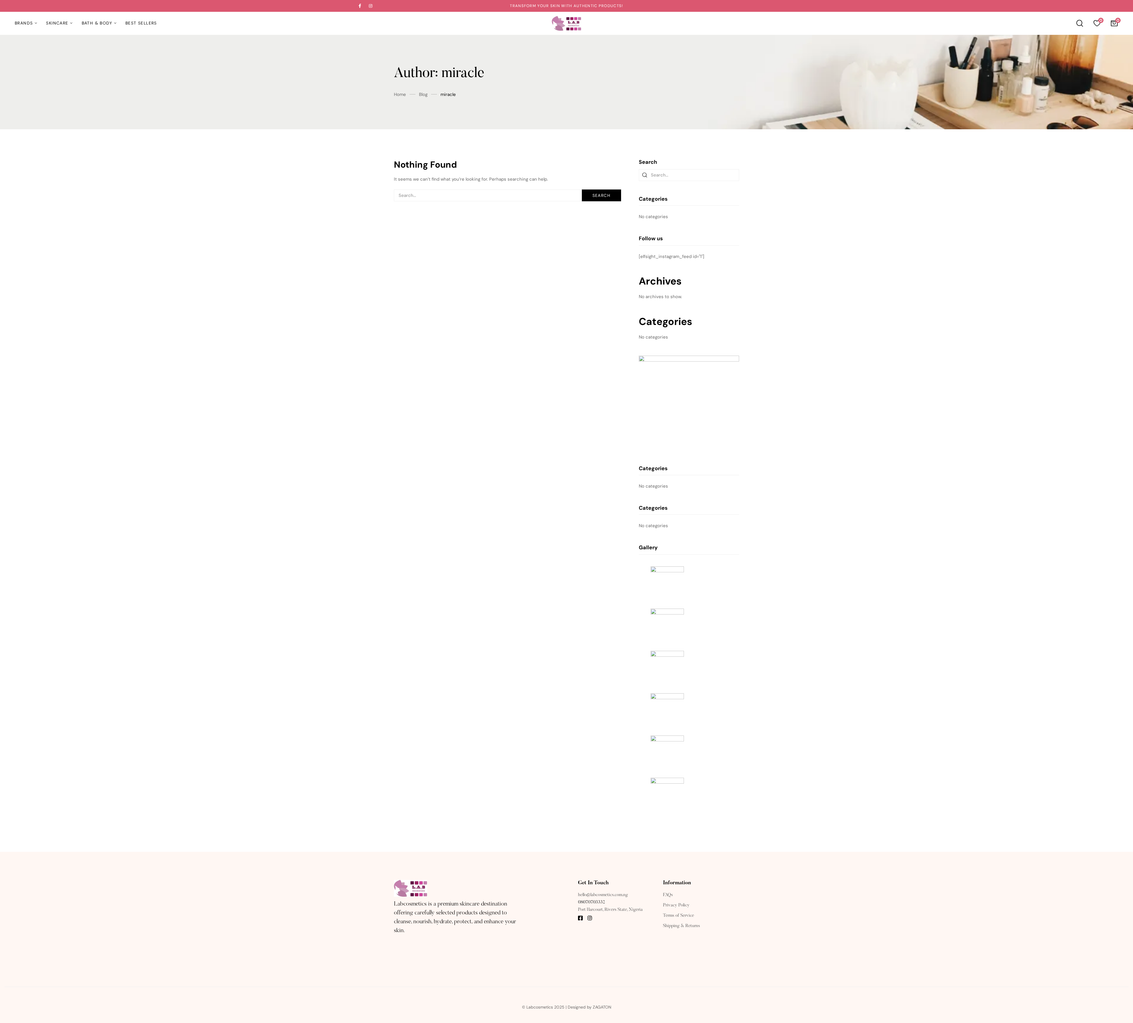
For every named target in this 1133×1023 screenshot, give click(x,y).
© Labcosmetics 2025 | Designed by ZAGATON (566, 1007)
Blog (423, 94)
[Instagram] (590, 918)
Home (400, 94)
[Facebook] (580, 918)
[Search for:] (507, 195)
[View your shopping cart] (1114, 23)
